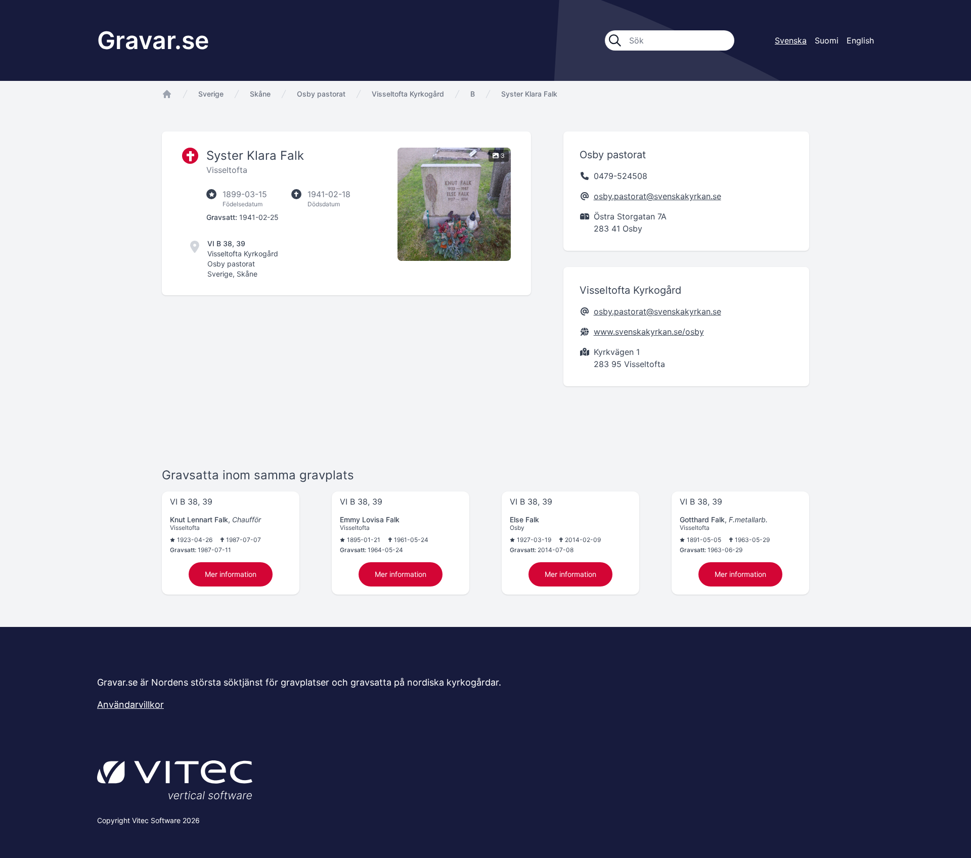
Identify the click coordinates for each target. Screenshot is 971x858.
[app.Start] (167, 94)
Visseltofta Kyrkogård (408, 93)
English (860, 40)
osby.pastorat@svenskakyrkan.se (657, 196)
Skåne (260, 93)
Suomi (826, 40)
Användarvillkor (130, 704)
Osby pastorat (321, 93)
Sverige (211, 93)
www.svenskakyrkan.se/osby (649, 332)
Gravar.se (153, 40)
